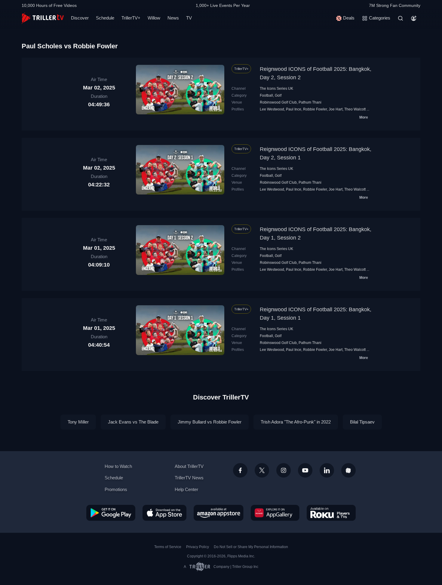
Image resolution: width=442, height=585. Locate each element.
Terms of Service (167, 547)
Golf (278, 95)
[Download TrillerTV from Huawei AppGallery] (275, 512)
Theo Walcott (355, 109)
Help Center (186, 489)
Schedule (105, 17)
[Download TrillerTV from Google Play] (110, 512)
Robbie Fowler (315, 109)
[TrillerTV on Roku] (331, 512)
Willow (154, 17)
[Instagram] (283, 470)
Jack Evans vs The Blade (133, 421)
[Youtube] (305, 470)
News (173, 17)
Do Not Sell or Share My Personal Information (251, 547)
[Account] (413, 18)
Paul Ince (293, 109)
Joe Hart (335, 109)
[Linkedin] (327, 470)
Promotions (116, 489)
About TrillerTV (189, 466)
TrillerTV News (189, 477)
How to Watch (118, 466)
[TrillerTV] (43, 18)
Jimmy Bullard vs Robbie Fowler (209, 421)
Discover (80, 17)
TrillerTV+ (130, 17)
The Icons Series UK (276, 88)
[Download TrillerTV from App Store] (164, 512)
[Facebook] (240, 470)
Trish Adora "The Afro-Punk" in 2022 (296, 421)
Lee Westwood (272, 109)
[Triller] (348, 470)
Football (266, 95)
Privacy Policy (197, 547)
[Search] (400, 18)
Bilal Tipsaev (362, 421)
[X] (262, 470)
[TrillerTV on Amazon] (219, 512)
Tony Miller (78, 421)
